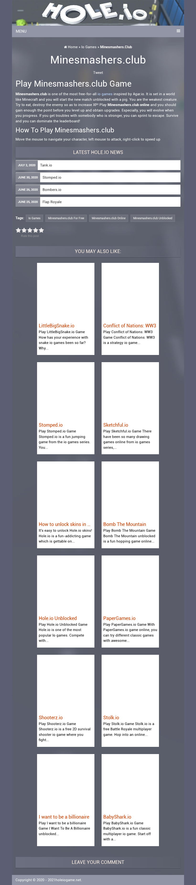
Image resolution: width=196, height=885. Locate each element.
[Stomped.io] (65, 391)
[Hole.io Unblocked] (65, 584)
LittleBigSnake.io (56, 326)
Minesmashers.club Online (108, 218)
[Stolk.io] (130, 683)
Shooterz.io (51, 717)
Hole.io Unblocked (58, 618)
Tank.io (46, 165)
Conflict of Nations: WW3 (129, 326)
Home (73, 47)
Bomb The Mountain (124, 524)
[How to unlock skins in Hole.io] (65, 490)
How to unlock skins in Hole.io (66, 524)
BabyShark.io (117, 817)
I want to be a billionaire (64, 817)
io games (105, 94)
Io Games (89, 47)
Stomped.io (52, 177)
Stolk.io (111, 717)
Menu (21, 31)
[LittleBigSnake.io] (65, 291)
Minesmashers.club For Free (66, 218)
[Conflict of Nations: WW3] (130, 291)
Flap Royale (52, 202)
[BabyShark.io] (130, 782)
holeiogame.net (68, 880)
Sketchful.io (115, 425)
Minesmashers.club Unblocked (152, 218)
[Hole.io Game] (98, 13)
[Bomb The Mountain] (130, 490)
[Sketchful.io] (130, 391)
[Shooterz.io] (65, 683)
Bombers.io (52, 190)
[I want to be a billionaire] (65, 782)
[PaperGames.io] (130, 584)
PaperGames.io (119, 618)
